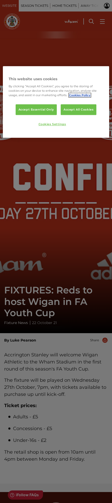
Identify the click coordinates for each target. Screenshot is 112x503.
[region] (56, 102)
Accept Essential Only (36, 109)
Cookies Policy (80, 95)
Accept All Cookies (79, 109)
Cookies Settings (52, 124)
